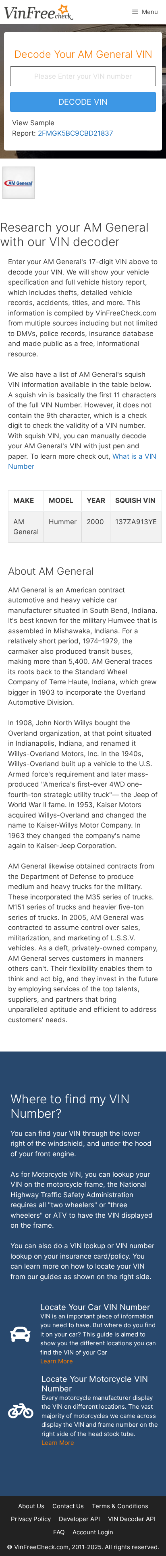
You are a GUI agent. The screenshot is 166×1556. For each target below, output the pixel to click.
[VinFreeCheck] (38, 12)
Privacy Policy (31, 1519)
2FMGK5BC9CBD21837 (75, 133)
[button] (83, 102)
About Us (31, 1506)
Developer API (79, 1519)
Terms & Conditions (120, 1506)
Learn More (56, 1361)
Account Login (93, 1532)
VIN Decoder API (132, 1519)
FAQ (58, 1532)
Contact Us (68, 1506)
